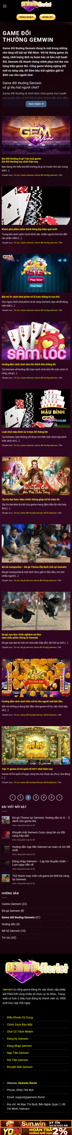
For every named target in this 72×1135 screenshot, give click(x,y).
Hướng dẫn (9, 924)
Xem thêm (34, 104)
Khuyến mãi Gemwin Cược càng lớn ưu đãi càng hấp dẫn (38, 834)
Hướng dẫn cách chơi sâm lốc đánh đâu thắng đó (29, 364)
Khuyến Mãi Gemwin (20, 1067)
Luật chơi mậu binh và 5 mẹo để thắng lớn (25, 431)
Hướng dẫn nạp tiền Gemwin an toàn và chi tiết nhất (41, 848)
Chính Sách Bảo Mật (19, 1024)
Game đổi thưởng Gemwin (46, 175)
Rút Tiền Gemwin (17, 1060)
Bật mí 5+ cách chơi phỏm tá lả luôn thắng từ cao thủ (31, 296)
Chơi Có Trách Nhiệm (20, 1031)
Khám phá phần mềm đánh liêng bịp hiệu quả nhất (29, 229)
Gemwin (8, 989)
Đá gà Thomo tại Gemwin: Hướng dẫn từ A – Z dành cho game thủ (41, 819)
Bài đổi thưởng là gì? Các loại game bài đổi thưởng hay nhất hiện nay (21, 160)
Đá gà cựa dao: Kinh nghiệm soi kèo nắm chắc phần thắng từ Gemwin (21, 636)
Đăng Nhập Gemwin (19, 1046)
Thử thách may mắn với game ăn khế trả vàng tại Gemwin (40, 877)
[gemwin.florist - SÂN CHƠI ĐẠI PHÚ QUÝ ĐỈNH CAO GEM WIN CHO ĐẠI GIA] (36, 6)
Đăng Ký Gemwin (17, 1038)
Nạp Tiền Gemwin (18, 1053)
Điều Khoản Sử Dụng (20, 1017)
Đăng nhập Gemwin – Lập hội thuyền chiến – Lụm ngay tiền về (40, 863)
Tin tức (16, 175)
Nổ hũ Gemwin (50, 513)
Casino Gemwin (27, 175)
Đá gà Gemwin (26, 580)
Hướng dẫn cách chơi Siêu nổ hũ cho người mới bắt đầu (32, 701)
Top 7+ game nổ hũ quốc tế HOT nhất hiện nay (27, 769)
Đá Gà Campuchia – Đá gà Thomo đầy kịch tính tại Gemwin (34, 567)
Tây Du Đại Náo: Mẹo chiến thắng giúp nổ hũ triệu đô (31, 499)
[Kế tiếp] (59, 798)
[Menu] (5, 6)
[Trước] (13, 798)
